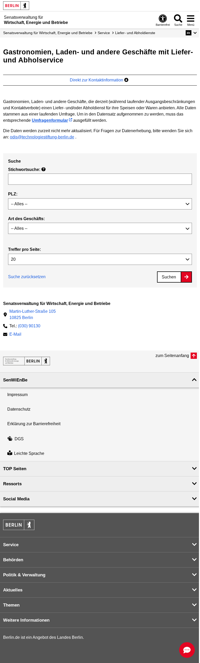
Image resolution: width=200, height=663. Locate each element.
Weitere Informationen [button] (26, 620)
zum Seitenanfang (172, 355)
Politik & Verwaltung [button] (24, 574)
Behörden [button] (13, 559)
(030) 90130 (29, 326)
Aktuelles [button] (12, 590)
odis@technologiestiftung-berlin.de (42, 137)
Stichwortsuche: (26, 169)
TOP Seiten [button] (14, 468)
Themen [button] (11, 605)
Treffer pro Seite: (24, 249)
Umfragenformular (50, 120)
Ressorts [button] (12, 483)
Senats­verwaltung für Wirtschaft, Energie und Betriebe (47, 33)
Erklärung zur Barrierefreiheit (33, 424)
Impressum (17, 394)
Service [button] (10, 544)
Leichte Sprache (29, 453)
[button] (191, 32)
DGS (19, 439)
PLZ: (12, 194)
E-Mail (15, 334)
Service (104, 33)
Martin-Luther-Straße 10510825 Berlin (32, 314)
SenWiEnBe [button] (15, 380)
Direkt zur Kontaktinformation (97, 80)
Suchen (169, 277)
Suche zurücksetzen (27, 277)
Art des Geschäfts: (26, 218)
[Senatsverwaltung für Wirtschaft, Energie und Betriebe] (26, 361)
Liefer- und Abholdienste (135, 33)
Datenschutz (18, 409)
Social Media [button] (16, 498)
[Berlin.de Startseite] (16, 5)
